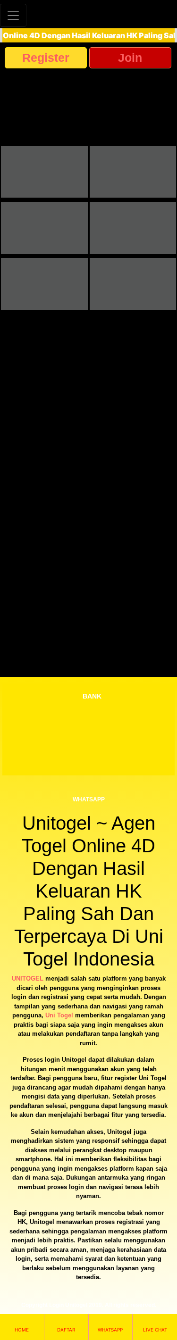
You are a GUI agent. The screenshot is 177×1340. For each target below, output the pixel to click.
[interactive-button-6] (133, 284)
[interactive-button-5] (44, 284)
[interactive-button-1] (44, 172)
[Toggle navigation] (13, 15)
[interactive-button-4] (133, 228)
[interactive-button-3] (44, 228)
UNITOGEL (27, 978)
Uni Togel (59, 1015)
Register (45, 57)
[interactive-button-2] (133, 172)
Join (130, 57)
